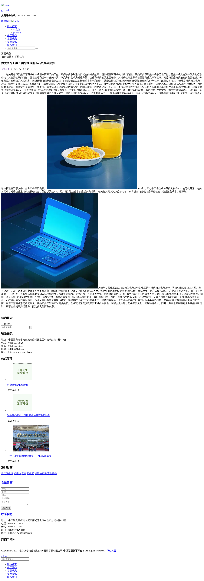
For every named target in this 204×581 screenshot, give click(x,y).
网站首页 (12, 26)
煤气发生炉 (7, 473)
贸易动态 (12, 38)
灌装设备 (52, 473)
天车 (24, 473)
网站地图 (111, 550)
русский (5, 10)
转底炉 (17, 473)
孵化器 (30, 473)
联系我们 (12, 45)
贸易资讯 (12, 41)
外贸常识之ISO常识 (17, 385)
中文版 (16, 29)
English (6, 556)
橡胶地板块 (41, 473)
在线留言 (7, 482)
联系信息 (7, 514)
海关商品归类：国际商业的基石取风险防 (28, 415)
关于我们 (12, 35)
